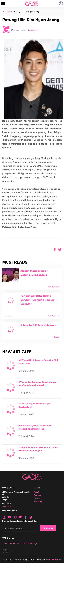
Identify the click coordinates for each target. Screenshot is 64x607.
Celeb (9, 12)
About (36, 492)
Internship (38, 501)
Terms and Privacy (53, 559)
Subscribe (48, 528)
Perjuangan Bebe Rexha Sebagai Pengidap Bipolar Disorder (37, 300)
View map (6, 507)
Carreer (37, 498)
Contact (37, 495)
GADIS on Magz (30, 543)
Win (10, 543)
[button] (60, 250)
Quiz (5, 543)
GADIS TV (17, 543)
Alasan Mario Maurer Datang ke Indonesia (34, 273)
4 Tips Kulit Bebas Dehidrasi (38, 325)
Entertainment (33, 30)
